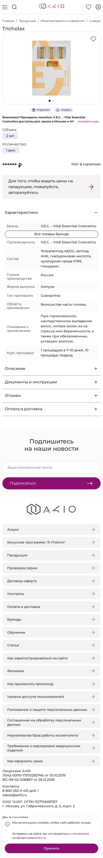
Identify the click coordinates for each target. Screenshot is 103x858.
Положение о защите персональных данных (47, 709)
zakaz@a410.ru (14, 795)
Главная (8, 21)
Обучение (16, 632)
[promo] (98, 7)
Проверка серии (22, 568)
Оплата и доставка (23, 607)
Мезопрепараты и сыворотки (63, 21)
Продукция (27, 21)
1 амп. (11, 150)
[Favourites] (88, 7)
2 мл (10, 136)
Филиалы (15, 671)
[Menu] (5, 7)
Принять (51, 848)
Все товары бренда (51, 234)
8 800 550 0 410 (15, 791)
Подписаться (23, 483)
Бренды (14, 619)
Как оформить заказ (25, 761)
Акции (13, 529)
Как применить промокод (30, 684)
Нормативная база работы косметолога (42, 735)
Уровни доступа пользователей (35, 696)
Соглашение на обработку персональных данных (44, 722)
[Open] (95, 69)
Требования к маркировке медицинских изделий (43, 748)
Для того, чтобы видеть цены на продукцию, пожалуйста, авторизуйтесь (40, 187)
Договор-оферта (22, 581)
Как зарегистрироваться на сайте (37, 658)
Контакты (15, 594)
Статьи (13, 645)
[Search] (14, 7)
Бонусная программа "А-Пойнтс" (36, 542)
